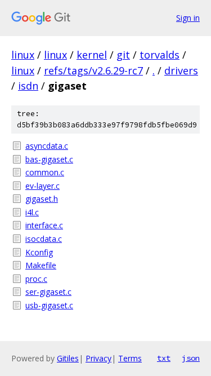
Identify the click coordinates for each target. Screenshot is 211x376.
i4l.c (32, 212)
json (191, 358)
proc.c (36, 278)
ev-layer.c (42, 185)
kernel (92, 54)
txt (163, 358)
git (123, 54)
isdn (28, 85)
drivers (181, 70)
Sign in (188, 17)
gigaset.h (41, 198)
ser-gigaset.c (48, 291)
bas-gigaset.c (49, 159)
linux (22, 54)
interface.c (44, 225)
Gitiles (68, 358)
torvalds (159, 54)
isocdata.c (43, 238)
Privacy (98, 358)
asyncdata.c (46, 145)
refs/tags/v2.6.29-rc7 (93, 70)
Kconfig (39, 252)
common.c (44, 172)
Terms (130, 358)
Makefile (40, 265)
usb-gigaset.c (49, 305)
